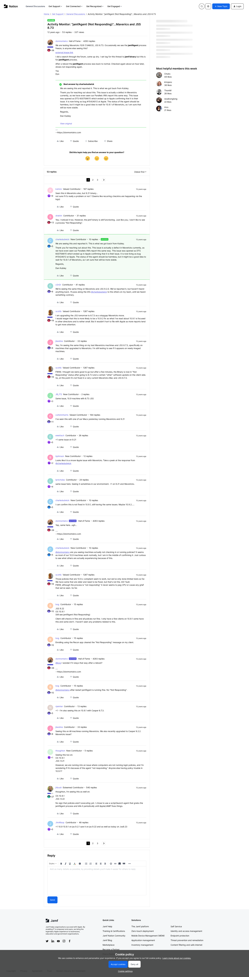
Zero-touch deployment (142, 931)
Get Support (54, 6)
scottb (58, 311)
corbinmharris (61, 415)
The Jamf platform (140, 926)
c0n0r (58, 284)
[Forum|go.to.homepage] (11, 6)
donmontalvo (61, 41)
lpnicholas (60, 480)
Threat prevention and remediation (187, 940)
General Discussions (35, 6)
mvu (166, 107)
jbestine (59, 341)
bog (57, 604)
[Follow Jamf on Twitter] (47, 941)
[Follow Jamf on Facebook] (69, 941)
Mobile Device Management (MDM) (148, 935)
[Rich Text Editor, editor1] (97, 880)
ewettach (59, 435)
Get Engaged (113, 6)
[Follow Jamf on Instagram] (64, 941)
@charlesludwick (99, 292)
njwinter (59, 706)
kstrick (58, 189)
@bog (58, 663)
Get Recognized (94, 6)
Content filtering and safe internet (186, 945)
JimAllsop (59, 822)
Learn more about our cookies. (176, 958)
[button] (221, 6)
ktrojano (168, 82)
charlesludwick (62, 239)
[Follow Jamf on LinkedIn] (52, 941)
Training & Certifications (114, 931)
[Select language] (208, 6)
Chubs (167, 74)
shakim (58, 215)
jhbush (58, 787)
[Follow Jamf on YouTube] (58, 941)
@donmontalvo (62, 552)
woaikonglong (170, 99)
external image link (64, 52)
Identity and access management (186, 931)
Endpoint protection (180, 935)
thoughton (60, 750)
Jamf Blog (107, 940)
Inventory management (142, 945)
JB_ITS (58, 394)
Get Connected (73, 6)
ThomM (167, 90)
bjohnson (59, 456)
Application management (143, 940)
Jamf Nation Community (114, 935)
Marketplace (108, 945)
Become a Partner (111, 949)
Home (46, 14)
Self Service (176, 926)
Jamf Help (107, 926)
